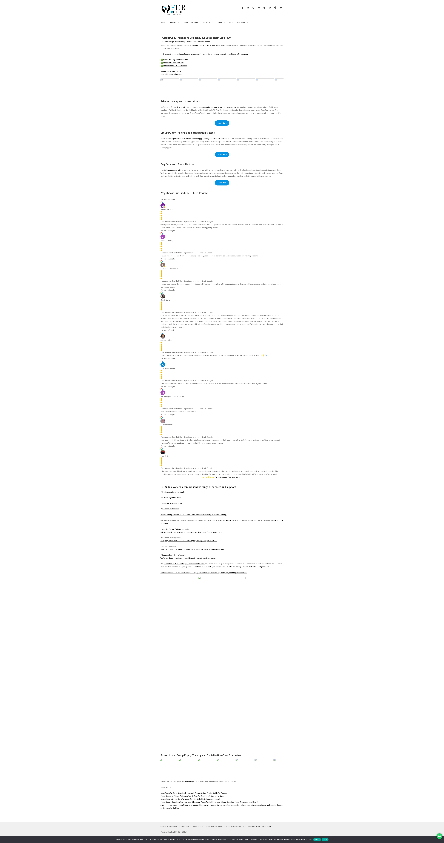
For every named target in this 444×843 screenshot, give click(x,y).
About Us (221, 22)
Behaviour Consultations (173, 62)
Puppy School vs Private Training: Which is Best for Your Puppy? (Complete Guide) (192, 796)
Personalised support (170, 509)
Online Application (190, 22)
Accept (317, 839)
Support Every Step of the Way (174, 555)
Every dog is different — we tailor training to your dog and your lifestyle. (188, 541)
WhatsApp (178, 74)
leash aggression (224, 520)
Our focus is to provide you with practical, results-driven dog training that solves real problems (231, 567)
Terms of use (266, 826)
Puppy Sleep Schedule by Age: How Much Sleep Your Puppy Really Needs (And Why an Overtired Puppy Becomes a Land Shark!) (209, 802)
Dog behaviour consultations (171, 170)
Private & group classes (171, 497)
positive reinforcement (196, 45)
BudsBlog (189, 781)
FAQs (231, 22)
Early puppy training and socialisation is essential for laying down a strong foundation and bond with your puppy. (204, 54)
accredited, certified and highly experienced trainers (184, 564)
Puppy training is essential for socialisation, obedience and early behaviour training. (193, 514)
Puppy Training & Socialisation (175, 59)
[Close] (441, 839)
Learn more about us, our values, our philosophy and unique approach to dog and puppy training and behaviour (203, 572)
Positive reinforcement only (173, 492)
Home (162, 22)
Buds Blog (241, 22)
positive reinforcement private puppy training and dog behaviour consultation (205, 107)
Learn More (222, 123)
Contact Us (206, 22)
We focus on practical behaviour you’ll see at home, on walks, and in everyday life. (192, 549)
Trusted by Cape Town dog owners (228, 477)
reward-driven (221, 45)
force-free (211, 45)
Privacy (257, 826)
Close (325, 839)
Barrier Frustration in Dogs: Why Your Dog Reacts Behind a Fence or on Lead (190, 799)
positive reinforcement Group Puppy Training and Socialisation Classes (201, 138)
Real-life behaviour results (172, 503)
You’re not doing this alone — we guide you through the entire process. (188, 558)
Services (172, 22)
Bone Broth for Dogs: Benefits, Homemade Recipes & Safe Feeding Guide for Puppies (193, 793)
